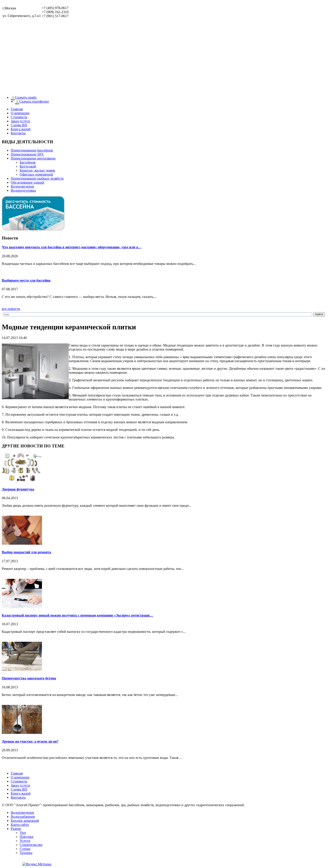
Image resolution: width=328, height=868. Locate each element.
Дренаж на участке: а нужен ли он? (30, 741)
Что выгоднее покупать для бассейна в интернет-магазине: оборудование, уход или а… (71, 247)
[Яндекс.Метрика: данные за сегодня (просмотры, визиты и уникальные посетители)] (36, 864)
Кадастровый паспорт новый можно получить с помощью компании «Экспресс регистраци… (77, 615)
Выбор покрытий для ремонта (26, 552)
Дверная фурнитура (18, 489)
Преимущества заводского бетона (29, 678)
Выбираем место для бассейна (26, 280)
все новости (11, 309)
